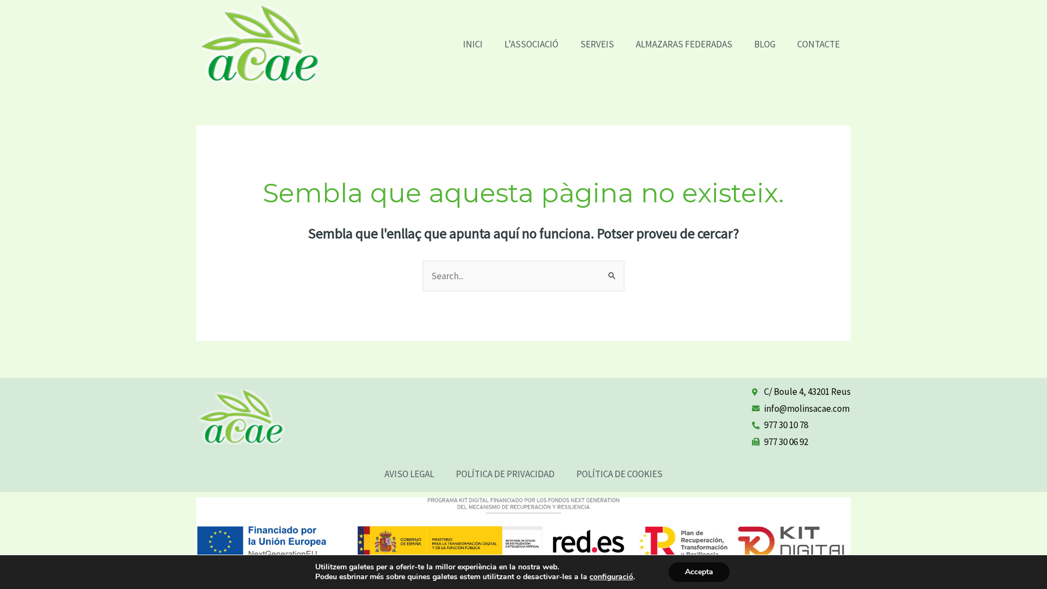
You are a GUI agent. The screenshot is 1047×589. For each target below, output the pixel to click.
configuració (611, 577)
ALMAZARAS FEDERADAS (684, 44)
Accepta (699, 572)
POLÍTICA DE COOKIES (619, 474)
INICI (473, 44)
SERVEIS (597, 44)
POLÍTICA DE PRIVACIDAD (505, 474)
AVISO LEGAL (409, 474)
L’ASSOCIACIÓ (531, 44)
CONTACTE (818, 44)
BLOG (764, 44)
